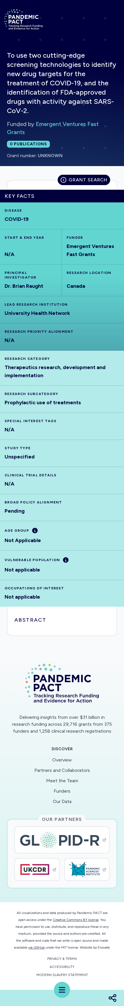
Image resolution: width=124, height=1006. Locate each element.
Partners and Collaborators (62, 770)
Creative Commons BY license (76, 920)
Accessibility (62, 967)
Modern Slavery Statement (62, 975)
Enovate (104, 947)
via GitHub (36, 947)
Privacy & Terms (62, 959)
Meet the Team (62, 780)
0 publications (28, 144)
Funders (62, 791)
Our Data (62, 801)
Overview (62, 760)
